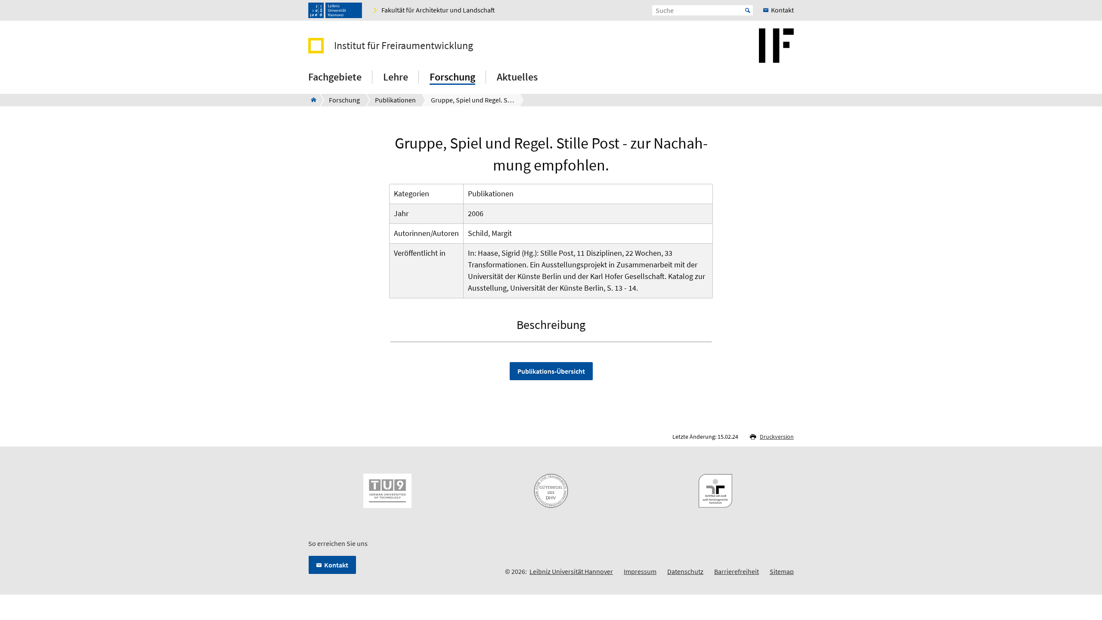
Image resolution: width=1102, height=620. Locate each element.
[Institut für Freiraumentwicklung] (311, 100)
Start (748, 10)
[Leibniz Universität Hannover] (335, 10)
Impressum (640, 571)
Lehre (395, 77)
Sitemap (782, 571)
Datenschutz (685, 571)
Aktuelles (517, 77)
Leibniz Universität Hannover (571, 571)
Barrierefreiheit (736, 571)
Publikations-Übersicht (551, 371)
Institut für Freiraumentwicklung (403, 45)
